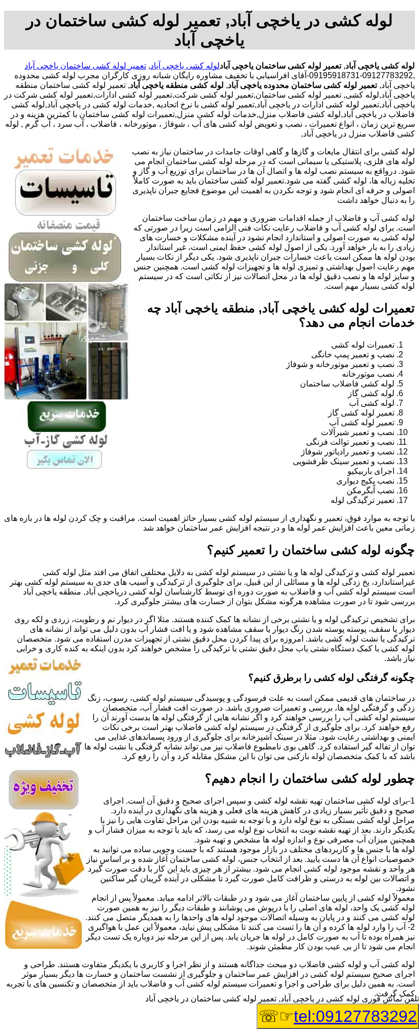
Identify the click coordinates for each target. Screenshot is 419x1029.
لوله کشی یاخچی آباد (185, 65)
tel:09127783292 (355, 1016)
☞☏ (338, 1016)
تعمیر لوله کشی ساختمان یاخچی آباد (85, 65)
